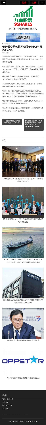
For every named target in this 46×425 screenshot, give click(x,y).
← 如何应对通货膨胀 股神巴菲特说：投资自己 (12, 122)
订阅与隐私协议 (7, 399)
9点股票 (22, 422)
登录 (24, 2)
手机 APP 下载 (7, 405)
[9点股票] (23, 15)
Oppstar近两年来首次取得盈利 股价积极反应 (23, 378)
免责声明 (5, 402)
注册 (34, 2)
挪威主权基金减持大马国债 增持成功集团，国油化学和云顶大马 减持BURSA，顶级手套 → (33, 124)
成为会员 (5, 408)
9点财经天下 (7, 43)
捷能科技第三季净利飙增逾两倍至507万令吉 (24, 340)
